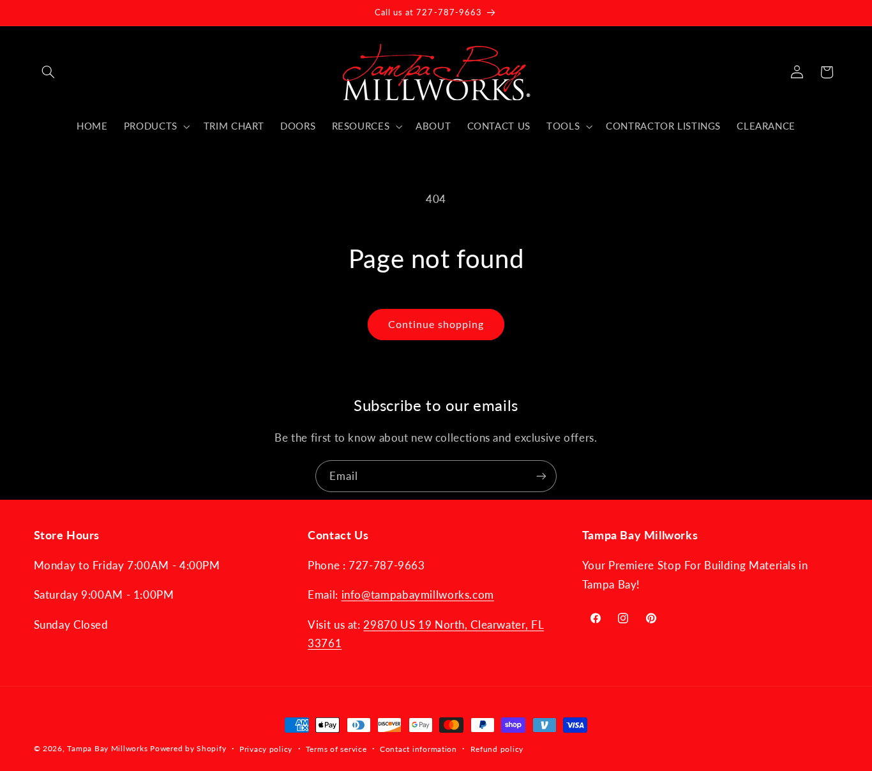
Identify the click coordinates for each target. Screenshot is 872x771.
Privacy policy (265, 749)
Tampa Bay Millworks (107, 748)
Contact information (418, 749)
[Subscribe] (541, 475)
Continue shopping (436, 324)
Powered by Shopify (188, 748)
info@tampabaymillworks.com (418, 594)
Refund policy (497, 749)
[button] (48, 72)
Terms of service (336, 749)
